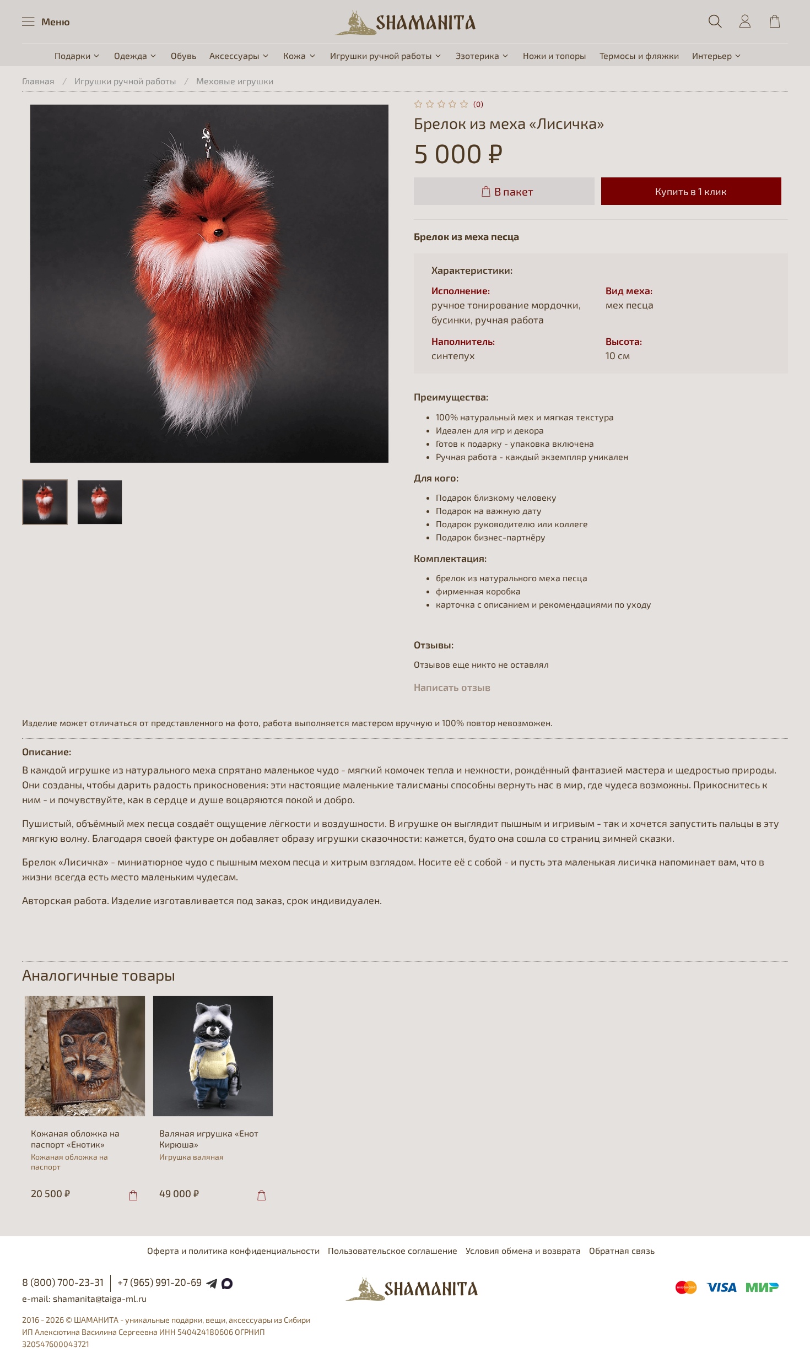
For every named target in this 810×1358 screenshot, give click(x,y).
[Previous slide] (39, 283)
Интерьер (712, 55)
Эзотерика (477, 55)
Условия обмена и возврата (523, 1250)
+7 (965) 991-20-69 (159, 1282)
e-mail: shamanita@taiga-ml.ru (84, 1298)
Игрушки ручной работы (381, 55)
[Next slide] (378, 283)
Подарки (72, 55)
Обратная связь (622, 1250)
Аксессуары (234, 55)
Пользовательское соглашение (392, 1250)
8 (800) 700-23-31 (63, 1282)
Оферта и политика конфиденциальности (233, 1250)
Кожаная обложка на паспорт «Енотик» (75, 1138)
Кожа (294, 55)
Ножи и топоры (554, 55)
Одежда (130, 55)
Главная (38, 80)
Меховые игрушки (234, 80)
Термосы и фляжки (639, 55)
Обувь (183, 55)
